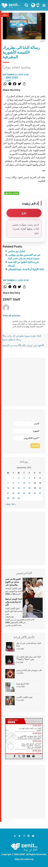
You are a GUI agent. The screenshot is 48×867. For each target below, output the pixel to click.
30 (19, 498)
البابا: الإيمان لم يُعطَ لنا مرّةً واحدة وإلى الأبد (13, 602)
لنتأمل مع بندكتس (16, 251)
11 (29, 483)
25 (29, 493)
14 (8, 488)
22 (13, 493)
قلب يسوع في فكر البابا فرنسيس (29, 670)
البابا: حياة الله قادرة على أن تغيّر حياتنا (28, 644)
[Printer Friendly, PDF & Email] (11, 193)
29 (13, 498)
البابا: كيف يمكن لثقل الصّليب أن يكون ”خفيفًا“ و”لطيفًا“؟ (28, 658)
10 (24, 483)
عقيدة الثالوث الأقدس (24, 697)
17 (24, 488)
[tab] (15, 721)
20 (40, 488)
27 (40, 493)
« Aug (7, 504)
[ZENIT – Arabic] (13, 5)
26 (35, 493)
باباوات (5, 15)
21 (8, 493)
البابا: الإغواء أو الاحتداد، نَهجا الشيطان (26, 269)
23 (19, 493)
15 (13, 488)
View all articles (11, 315)
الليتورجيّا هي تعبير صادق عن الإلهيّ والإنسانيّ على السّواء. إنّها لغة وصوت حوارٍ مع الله (13, 585)
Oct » (13, 504)
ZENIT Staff (12, 77)
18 (29, 488)
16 (19, 488)
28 (8, 498)
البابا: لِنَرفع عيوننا (22, 684)
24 (24, 493)
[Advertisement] (24, 382)
